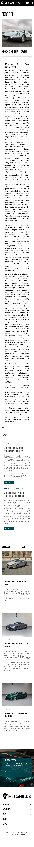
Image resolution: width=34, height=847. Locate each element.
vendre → (8, 528)
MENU (27, 3)
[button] (17, 428)
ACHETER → (9, 482)
